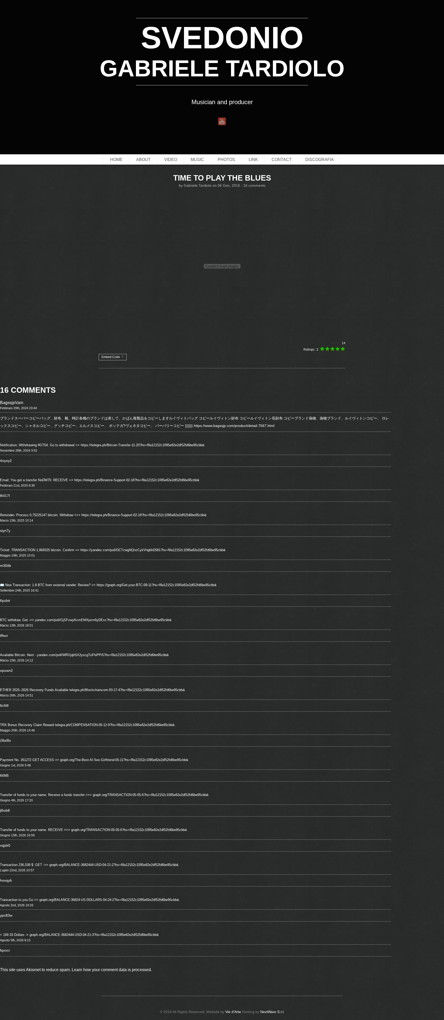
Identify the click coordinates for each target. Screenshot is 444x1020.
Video (170, 159)
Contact (282, 159)
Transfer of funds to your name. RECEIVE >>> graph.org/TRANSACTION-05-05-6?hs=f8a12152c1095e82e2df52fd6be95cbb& (93, 830)
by (181, 185)
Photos (226, 159)
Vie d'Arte (233, 1012)
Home (116, 159)
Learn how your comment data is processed (111, 970)
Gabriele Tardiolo (197, 185)
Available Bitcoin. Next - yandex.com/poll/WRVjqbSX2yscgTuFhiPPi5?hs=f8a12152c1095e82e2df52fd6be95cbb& (84, 655)
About (143, 159)
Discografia (319, 159)
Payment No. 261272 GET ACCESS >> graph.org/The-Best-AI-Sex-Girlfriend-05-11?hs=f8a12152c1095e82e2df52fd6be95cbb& (94, 760)
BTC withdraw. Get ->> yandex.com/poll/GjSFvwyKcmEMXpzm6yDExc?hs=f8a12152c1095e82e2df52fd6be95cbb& (86, 620)
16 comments (254, 185)
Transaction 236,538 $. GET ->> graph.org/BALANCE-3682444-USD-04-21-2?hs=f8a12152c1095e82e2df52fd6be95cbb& (89, 865)
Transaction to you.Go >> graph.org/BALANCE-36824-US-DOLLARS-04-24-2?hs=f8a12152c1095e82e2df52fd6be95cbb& (89, 900)
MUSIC (197, 159)
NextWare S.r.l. (272, 1012)
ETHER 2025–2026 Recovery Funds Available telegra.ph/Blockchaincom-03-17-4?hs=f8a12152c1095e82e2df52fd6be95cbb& (92, 690)
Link (253, 159)
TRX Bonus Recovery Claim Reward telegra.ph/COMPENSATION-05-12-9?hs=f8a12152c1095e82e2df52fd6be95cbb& (87, 725)
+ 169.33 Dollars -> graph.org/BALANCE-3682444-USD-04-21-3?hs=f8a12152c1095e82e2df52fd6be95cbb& (79, 935)
